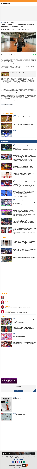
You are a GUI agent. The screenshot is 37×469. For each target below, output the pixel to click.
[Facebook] (1, 54)
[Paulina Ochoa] (2, 307)
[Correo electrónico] (9, 54)
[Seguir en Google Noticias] (35, 54)
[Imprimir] (14, 54)
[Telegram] (7, 54)
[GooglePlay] (24, 462)
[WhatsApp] (5, 54)
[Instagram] (17, 462)
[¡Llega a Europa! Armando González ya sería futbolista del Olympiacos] (6, 336)
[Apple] (22, 462)
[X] (3, 54)
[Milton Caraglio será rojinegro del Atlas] (6, 133)
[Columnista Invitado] (2, 312)
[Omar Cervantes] (2, 302)
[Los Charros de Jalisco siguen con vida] (6, 126)
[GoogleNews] (19, 462)
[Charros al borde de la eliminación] (6, 118)
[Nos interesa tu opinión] (18, 453)
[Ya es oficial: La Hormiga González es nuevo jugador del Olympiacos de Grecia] (6, 175)
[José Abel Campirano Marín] (2, 297)
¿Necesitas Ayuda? (18, 459)
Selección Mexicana (4, 104)
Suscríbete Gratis (18, 390)
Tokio (11, 104)
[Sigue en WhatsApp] (34, 54)
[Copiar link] (12, 54)
